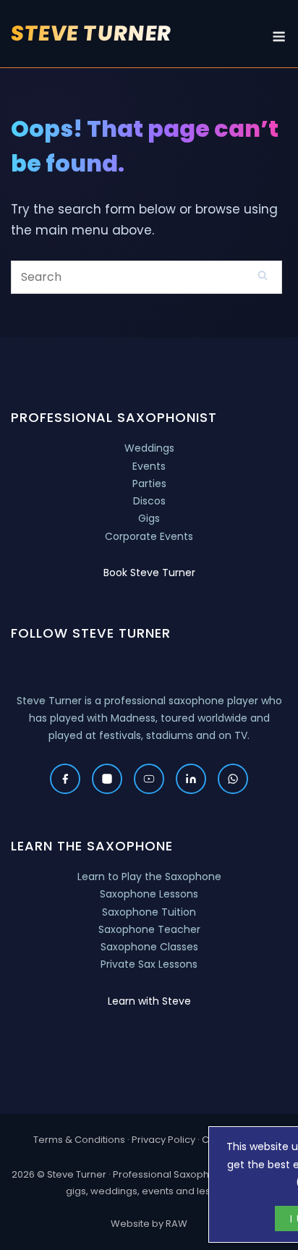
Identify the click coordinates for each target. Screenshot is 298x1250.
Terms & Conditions (79, 1139)
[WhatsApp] (233, 779)
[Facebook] (65, 779)
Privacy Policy (163, 1139)
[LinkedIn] (191, 779)
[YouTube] (149, 779)
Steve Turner (91, 33)
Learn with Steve (149, 1001)
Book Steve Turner (149, 572)
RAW (176, 1223)
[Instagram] (107, 779)
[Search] (262, 275)
